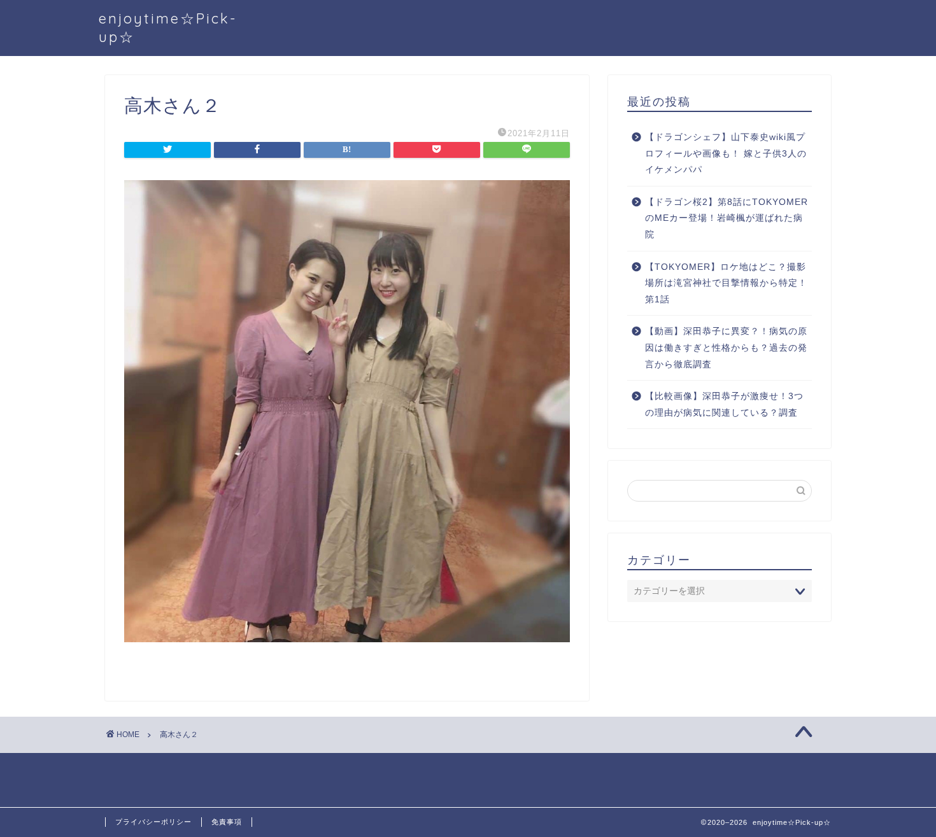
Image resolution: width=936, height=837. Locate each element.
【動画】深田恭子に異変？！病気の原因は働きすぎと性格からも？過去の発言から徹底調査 (726, 348)
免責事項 (226, 822)
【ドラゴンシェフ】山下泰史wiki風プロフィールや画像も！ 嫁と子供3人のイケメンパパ (726, 153)
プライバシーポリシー (153, 822)
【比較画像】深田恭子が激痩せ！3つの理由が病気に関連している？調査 (724, 404)
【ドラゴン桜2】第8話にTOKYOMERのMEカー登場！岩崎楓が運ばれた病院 (726, 218)
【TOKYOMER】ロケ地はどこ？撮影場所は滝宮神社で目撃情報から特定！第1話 (726, 283)
